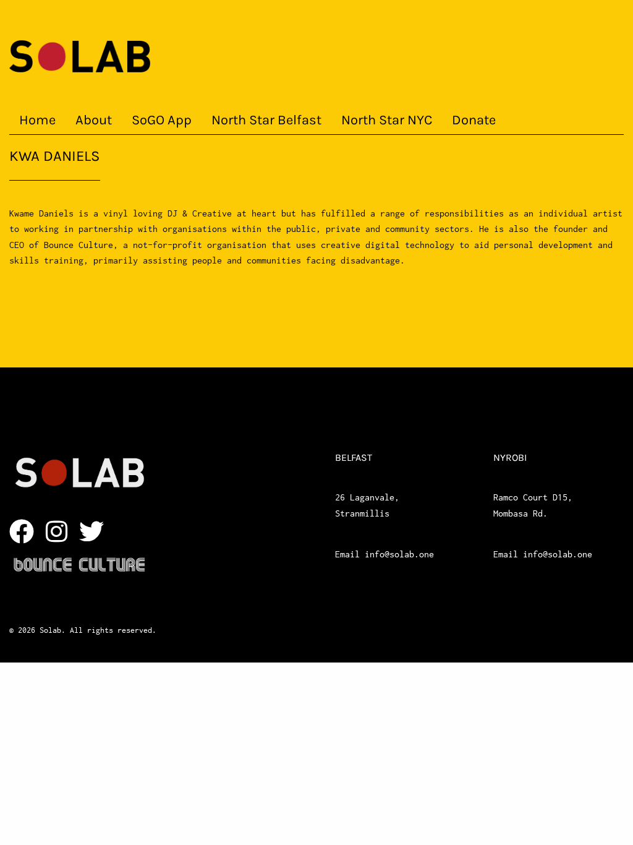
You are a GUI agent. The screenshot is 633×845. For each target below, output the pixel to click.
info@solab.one (399, 554)
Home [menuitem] (37, 120)
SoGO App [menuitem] (162, 120)
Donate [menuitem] (474, 120)
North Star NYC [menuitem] (386, 120)
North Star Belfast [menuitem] (266, 120)
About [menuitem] (93, 120)
